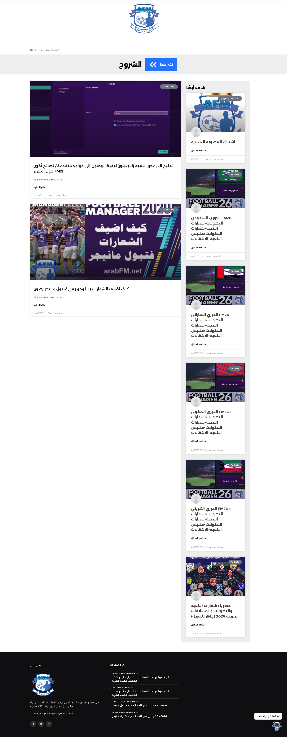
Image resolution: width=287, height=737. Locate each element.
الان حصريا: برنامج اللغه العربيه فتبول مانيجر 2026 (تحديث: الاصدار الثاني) (141, 679)
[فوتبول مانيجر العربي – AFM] (143, 18)
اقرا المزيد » (39, 187)
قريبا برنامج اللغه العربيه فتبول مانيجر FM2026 (139, 705)
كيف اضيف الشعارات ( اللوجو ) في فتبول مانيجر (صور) (81, 289)
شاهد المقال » (198, 150)
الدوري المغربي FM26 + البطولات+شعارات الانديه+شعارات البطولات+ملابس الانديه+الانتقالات (211, 422)
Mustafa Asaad (120, 687)
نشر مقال (165, 64)
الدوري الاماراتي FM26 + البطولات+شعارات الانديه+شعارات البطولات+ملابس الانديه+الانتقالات (211, 325)
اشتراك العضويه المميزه (213, 142)
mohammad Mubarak (123, 673)
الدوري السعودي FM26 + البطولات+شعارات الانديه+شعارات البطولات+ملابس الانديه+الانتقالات (212, 228)
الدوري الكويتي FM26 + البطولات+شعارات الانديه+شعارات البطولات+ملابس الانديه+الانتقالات (211, 519)
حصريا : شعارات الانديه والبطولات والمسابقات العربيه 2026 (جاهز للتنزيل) (215, 611)
